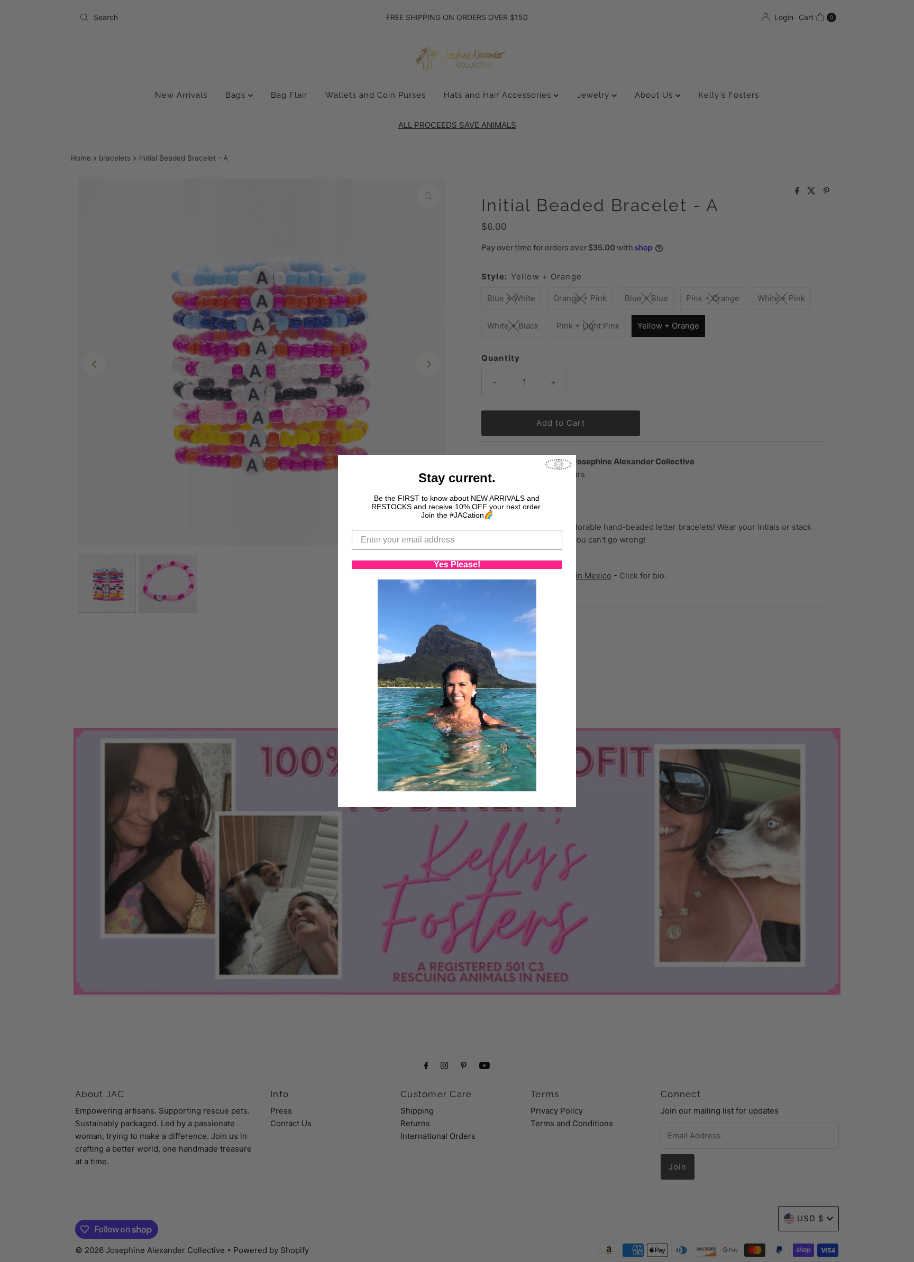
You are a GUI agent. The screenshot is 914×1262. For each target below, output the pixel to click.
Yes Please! (457, 564)
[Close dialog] (558, 464)
